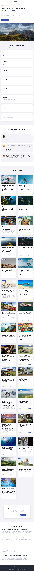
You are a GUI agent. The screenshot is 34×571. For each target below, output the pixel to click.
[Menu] (19, 1)
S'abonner (23, 514)
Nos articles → (5, 20)
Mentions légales (15, 566)
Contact (20, 566)
